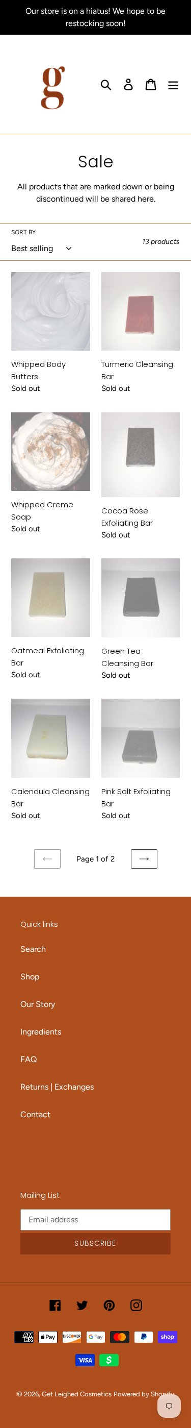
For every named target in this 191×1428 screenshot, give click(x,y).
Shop (29, 976)
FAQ (28, 1059)
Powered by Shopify (144, 1394)
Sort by (23, 232)
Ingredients (40, 1032)
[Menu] (173, 84)
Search (33, 949)
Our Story (37, 1004)
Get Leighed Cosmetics (77, 1394)
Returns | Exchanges (57, 1087)
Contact (35, 1114)
